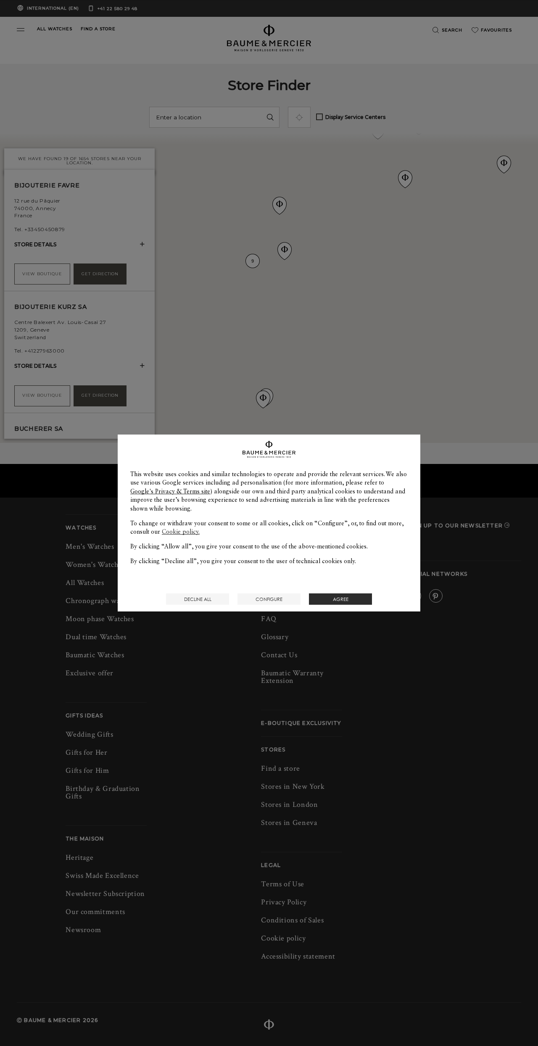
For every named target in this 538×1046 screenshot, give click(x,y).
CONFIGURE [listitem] (269, 599)
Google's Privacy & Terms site (170, 491)
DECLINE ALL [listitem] (197, 599)
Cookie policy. (181, 531)
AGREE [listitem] (340, 599)
